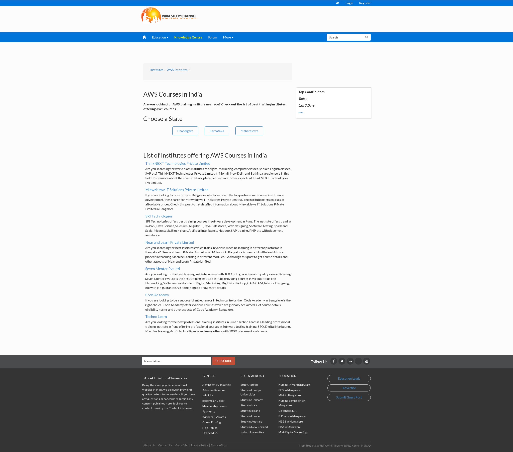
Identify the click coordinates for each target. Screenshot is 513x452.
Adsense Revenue (213, 390)
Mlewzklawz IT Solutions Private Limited (176, 189)
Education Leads (349, 378)
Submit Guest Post (349, 397)
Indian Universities (252, 432)
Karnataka (217, 131)
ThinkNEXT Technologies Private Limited (177, 163)
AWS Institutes (177, 70)
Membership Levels (214, 406)
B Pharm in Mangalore (292, 416)
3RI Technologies (159, 216)
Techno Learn (156, 316)
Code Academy (157, 295)
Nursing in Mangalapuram (294, 384)
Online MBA (210, 433)
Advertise (349, 388)
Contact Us (165, 445)
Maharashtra (249, 131)
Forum (212, 37)
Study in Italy (248, 405)
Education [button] (159, 37)
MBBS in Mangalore (291, 421)
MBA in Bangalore (290, 395)
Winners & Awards (214, 417)
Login (349, 3)
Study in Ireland (250, 410)
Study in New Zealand (254, 427)
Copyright (181, 445)
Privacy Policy (199, 445)
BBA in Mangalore (290, 427)
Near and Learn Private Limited (169, 242)
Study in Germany (251, 399)
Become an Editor (213, 400)
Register (365, 3)
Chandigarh (185, 131)
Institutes (156, 70)
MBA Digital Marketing (293, 432)
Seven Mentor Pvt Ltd (162, 268)
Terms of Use (219, 445)
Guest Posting (211, 422)
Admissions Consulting (216, 384)
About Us (149, 445)
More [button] (227, 37)
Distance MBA (288, 410)
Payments (208, 411)
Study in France (250, 416)
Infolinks (207, 395)
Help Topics (209, 427)
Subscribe (224, 361)
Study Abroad (249, 384)
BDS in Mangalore (290, 390)
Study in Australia (251, 421)
